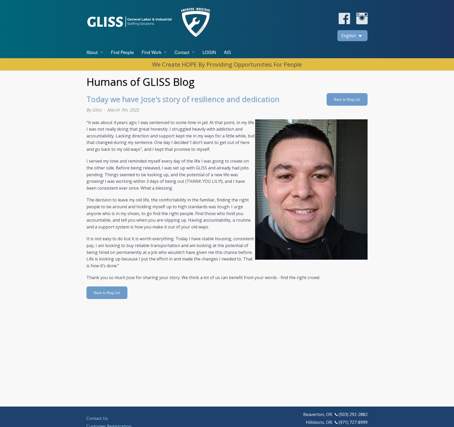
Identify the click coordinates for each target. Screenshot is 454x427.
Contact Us (97, 418)
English (348, 36)
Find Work (151, 52)
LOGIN (209, 52)
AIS (227, 52)
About (92, 52)
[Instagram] (359, 23)
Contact (181, 52)
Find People (122, 52)
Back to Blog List (347, 99)
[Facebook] (344, 23)
